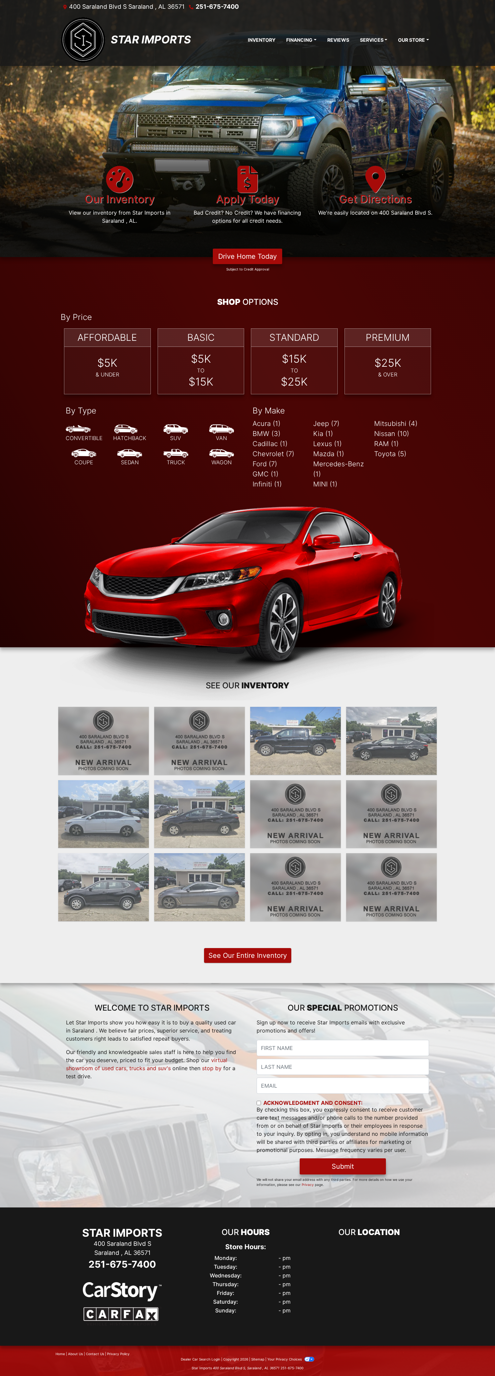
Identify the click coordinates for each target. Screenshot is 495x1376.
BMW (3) (266, 434)
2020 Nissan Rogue (103, 859)
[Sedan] (129, 457)
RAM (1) (386, 444)
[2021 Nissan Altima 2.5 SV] (391, 814)
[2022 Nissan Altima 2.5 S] (391, 741)
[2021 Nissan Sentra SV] (103, 814)
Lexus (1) (327, 444)
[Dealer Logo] (83, 39)
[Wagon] (221, 457)
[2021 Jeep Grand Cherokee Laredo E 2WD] (295, 814)
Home (60, 1354)
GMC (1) (265, 474)
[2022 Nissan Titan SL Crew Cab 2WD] (295, 741)
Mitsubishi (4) (396, 424)
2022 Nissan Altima (199, 713)
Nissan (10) (391, 434)
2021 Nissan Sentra (103, 786)
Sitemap (257, 1359)
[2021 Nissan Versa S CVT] (199, 814)
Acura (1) (266, 424)
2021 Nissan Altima (391, 786)
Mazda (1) (328, 454)
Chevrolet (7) (273, 454)
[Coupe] (83, 457)
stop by (212, 1068)
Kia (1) (323, 434)
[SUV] (175, 433)
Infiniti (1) (267, 484)
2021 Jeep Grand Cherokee (295, 790)
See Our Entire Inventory (247, 955)
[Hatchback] (129, 433)
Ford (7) (265, 464)
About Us (75, 1354)
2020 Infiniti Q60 (200, 859)
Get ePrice (103, 766)
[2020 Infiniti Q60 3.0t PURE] (199, 887)
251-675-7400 (217, 6)
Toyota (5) (390, 454)
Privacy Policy (118, 1354)
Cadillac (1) (270, 444)
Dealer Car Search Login (200, 1359)
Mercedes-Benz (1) (338, 469)
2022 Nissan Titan (296, 713)
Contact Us (95, 1354)
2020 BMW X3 (391, 859)
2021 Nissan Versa (199, 786)
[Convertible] (84, 433)
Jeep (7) (326, 424)
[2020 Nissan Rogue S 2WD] (103, 887)
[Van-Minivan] (221, 433)
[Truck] (175, 457)
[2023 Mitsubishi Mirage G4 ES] (103, 741)
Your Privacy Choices (285, 1359)
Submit (343, 1166)
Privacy (308, 1185)
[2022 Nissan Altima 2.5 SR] (199, 741)
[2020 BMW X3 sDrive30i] (391, 887)
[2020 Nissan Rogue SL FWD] (295, 887)
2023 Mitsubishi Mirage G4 (103, 713)
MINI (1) (325, 484)
